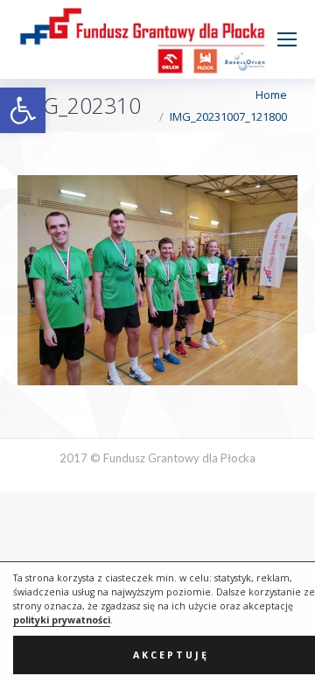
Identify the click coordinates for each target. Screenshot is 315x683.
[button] (23, 110)
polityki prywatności (61, 620)
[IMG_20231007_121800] (158, 280)
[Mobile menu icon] (287, 39)
